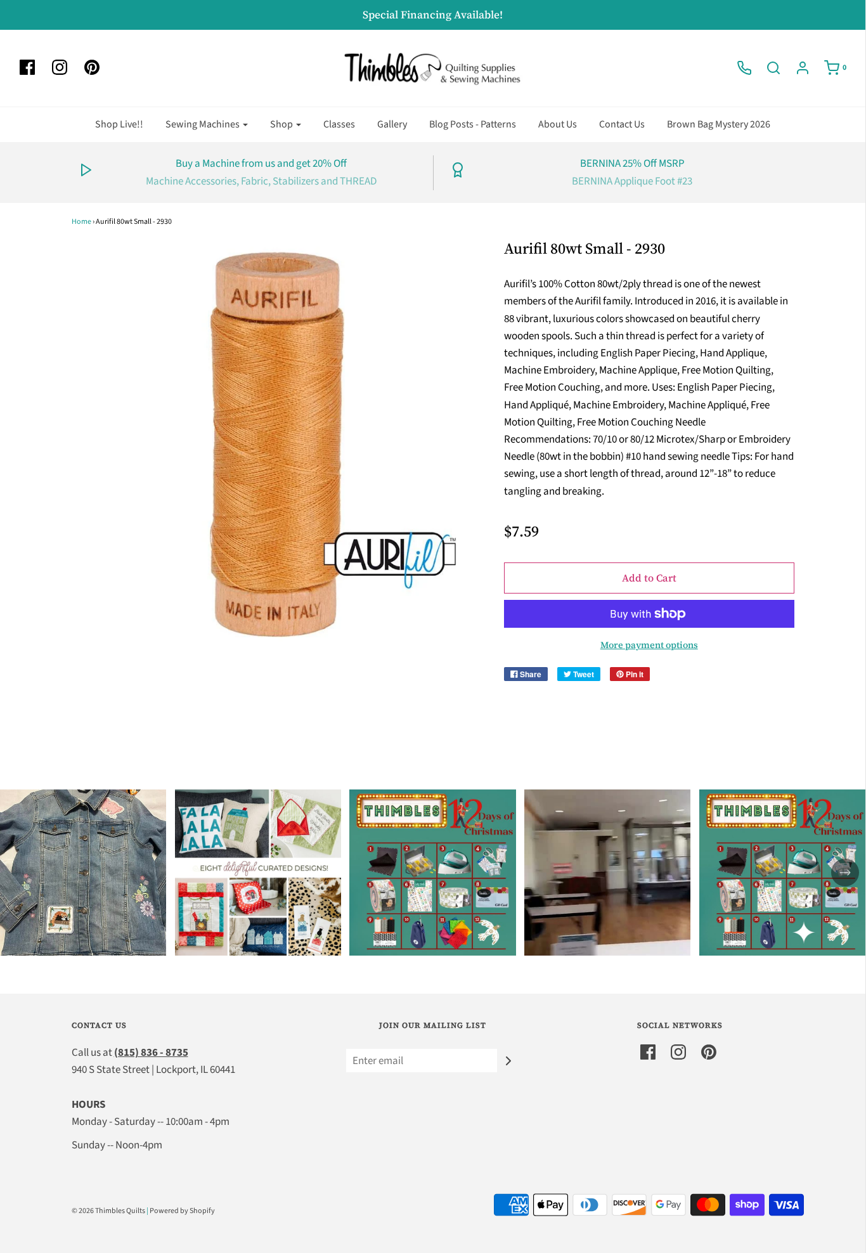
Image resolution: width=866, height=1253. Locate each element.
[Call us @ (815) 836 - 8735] (738, 67)
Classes (339, 124)
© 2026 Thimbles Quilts (108, 1210)
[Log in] (796, 67)
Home (81, 221)
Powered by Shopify (182, 1210)
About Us (557, 124)
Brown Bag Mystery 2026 (718, 124)
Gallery (392, 124)
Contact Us (622, 124)
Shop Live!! (119, 124)
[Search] (767, 67)
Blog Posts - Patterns (472, 124)
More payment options (649, 645)
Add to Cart (649, 578)
